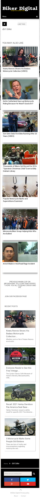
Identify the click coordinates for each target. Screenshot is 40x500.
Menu (4, 16)
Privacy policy (25, 493)
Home (6, 463)
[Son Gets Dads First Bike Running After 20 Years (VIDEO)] (20, 122)
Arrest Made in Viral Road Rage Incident (19, 264)
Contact (23, 496)
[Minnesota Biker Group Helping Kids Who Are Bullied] (20, 219)
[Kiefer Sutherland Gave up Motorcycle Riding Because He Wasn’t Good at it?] (20, 89)
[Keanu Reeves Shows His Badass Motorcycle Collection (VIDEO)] (20, 57)
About (16, 496)
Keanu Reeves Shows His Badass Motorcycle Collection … (17, 334)
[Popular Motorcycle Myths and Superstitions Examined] (20, 187)
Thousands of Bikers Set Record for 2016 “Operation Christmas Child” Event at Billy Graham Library (20, 168)
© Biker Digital (15, 493)
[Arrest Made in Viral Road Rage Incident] (20, 252)
